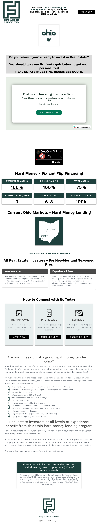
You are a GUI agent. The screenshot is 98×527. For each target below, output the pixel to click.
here (69, 481)
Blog (41, 517)
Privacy (55, 517)
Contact (47, 517)
